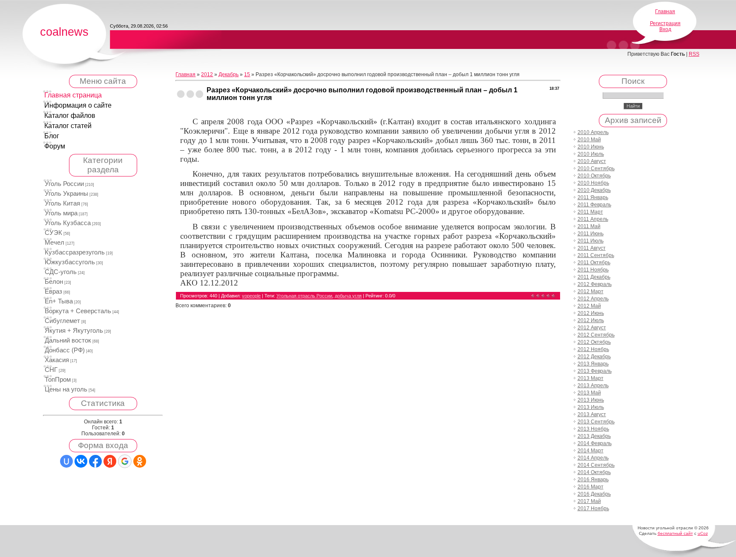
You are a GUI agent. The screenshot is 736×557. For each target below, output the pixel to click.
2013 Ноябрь (593, 429)
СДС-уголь (61, 272)
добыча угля (348, 295)
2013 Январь (593, 364)
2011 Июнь (591, 234)
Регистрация (665, 23)
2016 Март (591, 487)
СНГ (51, 369)
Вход (665, 29)
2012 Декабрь (594, 357)
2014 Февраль (595, 443)
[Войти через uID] (66, 461)
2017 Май (589, 501)
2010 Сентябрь (596, 168)
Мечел (54, 242)
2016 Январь (593, 480)
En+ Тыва (59, 301)
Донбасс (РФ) (65, 350)
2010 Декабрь (594, 190)
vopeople (251, 295)
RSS (694, 54)
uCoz (703, 533)
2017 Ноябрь (593, 508)
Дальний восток (68, 340)
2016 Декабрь (594, 494)
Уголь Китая (62, 203)
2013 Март (591, 378)
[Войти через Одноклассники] (139, 461)
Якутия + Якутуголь (74, 330)
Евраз (53, 291)
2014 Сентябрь (596, 465)
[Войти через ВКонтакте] (81, 461)
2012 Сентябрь (596, 335)
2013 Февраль (595, 371)
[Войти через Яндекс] (110, 461)
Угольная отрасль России (304, 295)
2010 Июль (591, 154)
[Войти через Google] (125, 461)
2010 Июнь (591, 147)
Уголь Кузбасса (68, 223)
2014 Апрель (593, 458)
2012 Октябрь (594, 342)
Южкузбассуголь (70, 262)
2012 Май (589, 306)
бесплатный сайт (675, 533)
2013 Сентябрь (596, 422)
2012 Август (592, 328)
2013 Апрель (593, 385)
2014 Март (591, 451)
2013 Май (589, 393)
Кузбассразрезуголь (75, 252)
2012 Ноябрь (593, 349)
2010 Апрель (593, 132)
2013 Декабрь (594, 436)
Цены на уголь (66, 389)
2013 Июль (591, 407)
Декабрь (228, 74)
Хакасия (57, 360)
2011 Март (590, 212)
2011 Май (589, 226)
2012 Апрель (593, 299)
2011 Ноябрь (593, 270)
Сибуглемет (62, 320)
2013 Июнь (591, 400)
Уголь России (64, 183)
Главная (665, 11)
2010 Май (589, 140)
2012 (207, 74)
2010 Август (592, 161)
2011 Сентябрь (596, 255)
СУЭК (53, 232)
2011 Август (592, 248)
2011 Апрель (593, 219)
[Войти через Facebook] (95, 461)
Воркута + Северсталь (78, 311)
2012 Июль (591, 320)
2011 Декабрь (594, 277)
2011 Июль (591, 241)
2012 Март (591, 291)
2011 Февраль (594, 205)
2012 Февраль (595, 284)
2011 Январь (593, 197)
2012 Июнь (591, 313)
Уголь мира (61, 213)
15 (247, 74)
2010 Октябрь (594, 176)
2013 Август (592, 414)
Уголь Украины (66, 193)
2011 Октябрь (594, 263)
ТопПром (58, 379)
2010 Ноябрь (593, 183)
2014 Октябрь (594, 472)
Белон (54, 281)
